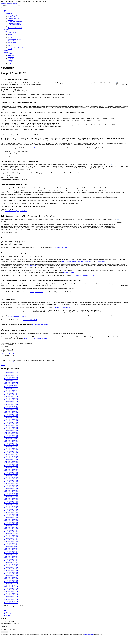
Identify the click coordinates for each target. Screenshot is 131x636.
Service (6, 52)
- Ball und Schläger (13, 18)
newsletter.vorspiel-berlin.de (8, 362)
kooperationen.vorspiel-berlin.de (62, 307)
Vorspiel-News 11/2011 (10, 546)
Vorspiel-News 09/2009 (11, 588)
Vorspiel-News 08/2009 (11, 590)
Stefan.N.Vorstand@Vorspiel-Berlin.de (16, 211)
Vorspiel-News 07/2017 (11, 445)
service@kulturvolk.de (36, 292)
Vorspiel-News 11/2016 (11, 458)
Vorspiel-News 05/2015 (11, 485)
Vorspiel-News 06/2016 (11, 466)
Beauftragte (11, 41)
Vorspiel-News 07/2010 (11, 572)
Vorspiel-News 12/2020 (11, 396)
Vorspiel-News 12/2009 (11, 583)
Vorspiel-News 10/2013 (11, 509)
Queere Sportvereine (13, 60)
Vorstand (10, 37)
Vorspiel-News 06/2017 (11, 446)
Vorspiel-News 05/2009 (11, 595)
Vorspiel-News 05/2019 (11, 416)
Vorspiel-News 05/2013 (11, 517)
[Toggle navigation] (1, 7)
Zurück (3, 365)
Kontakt (9, 3)
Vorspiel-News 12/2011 (11, 545)
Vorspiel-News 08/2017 (11, 443)
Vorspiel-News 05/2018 (11, 429)
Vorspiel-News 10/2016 (11, 459)
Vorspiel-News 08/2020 (11, 398)
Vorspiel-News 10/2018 (11, 422)
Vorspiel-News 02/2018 (11, 433)
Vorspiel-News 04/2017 (11, 449)
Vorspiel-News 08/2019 (11, 411)
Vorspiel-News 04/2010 (11, 577)
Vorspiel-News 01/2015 (11, 490)
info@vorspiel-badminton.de (39, 148)
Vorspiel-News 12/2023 (11, 374)
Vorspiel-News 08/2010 (11, 570)
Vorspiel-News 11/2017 (11, 438)
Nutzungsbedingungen (89, 634)
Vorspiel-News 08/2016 (11, 462)
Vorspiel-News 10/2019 (11, 408)
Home (6, 10)
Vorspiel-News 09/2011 (11, 549)
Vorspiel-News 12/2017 (11, 437)
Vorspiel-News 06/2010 (11, 574)
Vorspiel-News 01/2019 (11, 419)
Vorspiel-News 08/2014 (11, 498)
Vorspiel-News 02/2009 (11, 598)
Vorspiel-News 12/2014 (11, 491)
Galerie (6, 50)
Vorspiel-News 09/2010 (11, 569)
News (6, 12)
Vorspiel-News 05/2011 (11, 556)
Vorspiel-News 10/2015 (11, 477)
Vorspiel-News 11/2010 (11, 566)
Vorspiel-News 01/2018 (11, 435)
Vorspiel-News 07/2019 (11, 412)
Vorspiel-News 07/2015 (11, 482)
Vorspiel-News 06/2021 (11, 391)
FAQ (9, 63)
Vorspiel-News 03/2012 (11, 540)
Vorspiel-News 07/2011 (11, 553)
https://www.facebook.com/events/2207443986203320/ (76, 261)
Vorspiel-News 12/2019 (11, 404)
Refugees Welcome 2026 (15, 28)
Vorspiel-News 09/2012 (11, 530)
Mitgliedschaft (8, 29)
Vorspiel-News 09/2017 (11, 441)
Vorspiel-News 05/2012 (11, 537)
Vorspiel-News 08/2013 (11, 512)
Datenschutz (7, 614)
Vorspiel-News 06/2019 (11, 414)
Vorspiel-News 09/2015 (11, 479)
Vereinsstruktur (12, 36)
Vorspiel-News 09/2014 (11, 496)
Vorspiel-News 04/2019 (11, 417)
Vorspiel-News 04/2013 (11, 519)
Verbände (10, 45)
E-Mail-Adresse (5, 630)
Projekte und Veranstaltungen (16, 47)
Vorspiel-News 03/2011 (11, 559)
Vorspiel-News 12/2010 (11, 564)
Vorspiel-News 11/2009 (11, 585)
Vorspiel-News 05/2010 (11, 575)
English (15, 3)
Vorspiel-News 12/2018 (11, 420)
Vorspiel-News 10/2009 (11, 586)
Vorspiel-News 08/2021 (11, 388)
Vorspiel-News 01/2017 (11, 454)
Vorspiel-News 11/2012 (11, 527)
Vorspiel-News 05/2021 (11, 393)
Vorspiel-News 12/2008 (11, 601)
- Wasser (10, 20)
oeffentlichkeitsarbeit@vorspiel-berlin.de (35, 338)
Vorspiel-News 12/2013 (11, 506)
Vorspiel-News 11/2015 (11, 475)
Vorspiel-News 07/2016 (11, 464)
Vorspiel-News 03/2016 (11, 470)
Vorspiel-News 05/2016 (11, 467)
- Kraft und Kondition (14, 23)
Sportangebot (8, 13)
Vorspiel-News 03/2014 (11, 503)
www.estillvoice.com (30, 265)
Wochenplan (11, 26)
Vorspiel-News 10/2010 (11, 567)
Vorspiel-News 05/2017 (11, 448)
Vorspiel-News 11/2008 (11, 603)
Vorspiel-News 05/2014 (11, 499)
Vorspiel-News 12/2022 (11, 379)
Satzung (10, 34)
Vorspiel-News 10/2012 (11, 528)
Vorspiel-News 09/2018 (11, 424)
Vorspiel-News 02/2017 (11, 453)
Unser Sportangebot (13, 15)
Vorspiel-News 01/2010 (11, 582)
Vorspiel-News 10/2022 (11, 380)
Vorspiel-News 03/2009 (11, 596)
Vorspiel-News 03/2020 (11, 401)
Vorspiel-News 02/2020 (11, 403)
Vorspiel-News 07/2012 (11, 533)
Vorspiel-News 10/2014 (11, 495)
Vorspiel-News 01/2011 (11, 562)
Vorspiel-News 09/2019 (11, 409)
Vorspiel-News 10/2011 (11, 548)
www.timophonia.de (101, 261)
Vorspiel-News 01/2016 (11, 474)
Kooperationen (12, 55)
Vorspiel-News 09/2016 (11, 461)
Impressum (7, 615)
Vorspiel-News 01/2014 (11, 504)
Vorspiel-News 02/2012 (11, 541)
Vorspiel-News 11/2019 (11, 406)
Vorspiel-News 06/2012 (11, 535)
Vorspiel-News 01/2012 (11, 543)
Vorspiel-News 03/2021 (11, 395)
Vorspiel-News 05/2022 (11, 382)
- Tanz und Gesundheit (14, 24)
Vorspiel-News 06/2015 (11, 483)
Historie (10, 49)
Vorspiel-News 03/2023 (11, 377)
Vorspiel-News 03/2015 (11, 488)
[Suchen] (19, 5)
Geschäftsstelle (12, 42)
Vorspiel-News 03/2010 (11, 578)
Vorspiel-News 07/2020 (11, 400)
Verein (6, 31)
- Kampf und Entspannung (15, 21)
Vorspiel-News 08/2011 (11, 551)
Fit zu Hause (11, 16)
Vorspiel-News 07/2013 (11, 514)
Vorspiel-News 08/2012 (11, 532)
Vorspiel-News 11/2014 (11, 493)
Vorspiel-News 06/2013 (11, 516)
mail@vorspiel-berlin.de (7, 354)
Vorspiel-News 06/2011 (11, 554)
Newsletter (11, 57)
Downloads (11, 61)
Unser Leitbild (12, 32)
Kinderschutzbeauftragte (15, 39)
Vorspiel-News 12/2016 (11, 456)
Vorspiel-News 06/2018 (11, 427)
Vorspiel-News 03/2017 (11, 451)
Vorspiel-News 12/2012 (11, 525)
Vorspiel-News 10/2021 (11, 387)
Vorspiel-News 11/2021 (11, 385)
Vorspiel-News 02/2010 (11, 580)
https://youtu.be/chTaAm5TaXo (85, 275)
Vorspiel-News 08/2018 (11, 425)
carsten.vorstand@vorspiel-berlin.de (16, 316)
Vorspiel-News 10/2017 (11, 440)
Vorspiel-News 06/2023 (11, 375)
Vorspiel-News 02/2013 (11, 522)
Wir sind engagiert (13, 44)
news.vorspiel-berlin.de (30, 320)
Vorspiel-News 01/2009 (11, 599)
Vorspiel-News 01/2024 (11, 372)
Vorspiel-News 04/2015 (11, 487)
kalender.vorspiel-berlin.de (40, 324)
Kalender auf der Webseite (59, 247)
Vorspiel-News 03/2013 (11, 520)
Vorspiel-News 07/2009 (11, 591)
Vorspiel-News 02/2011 (11, 561)
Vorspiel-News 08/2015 (11, 480)
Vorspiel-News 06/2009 (11, 593)
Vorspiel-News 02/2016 (11, 472)
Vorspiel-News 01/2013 (11, 524)
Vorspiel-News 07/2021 (11, 390)
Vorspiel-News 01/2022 (11, 383)
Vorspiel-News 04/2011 (11, 557)
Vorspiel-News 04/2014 (11, 501)
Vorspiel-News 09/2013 (11, 511)
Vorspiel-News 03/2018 (11, 432)
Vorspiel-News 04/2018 (11, 430)
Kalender (3, 3)
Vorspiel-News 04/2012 (11, 538)
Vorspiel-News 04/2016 (11, 469)
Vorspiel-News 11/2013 (11, 508)
